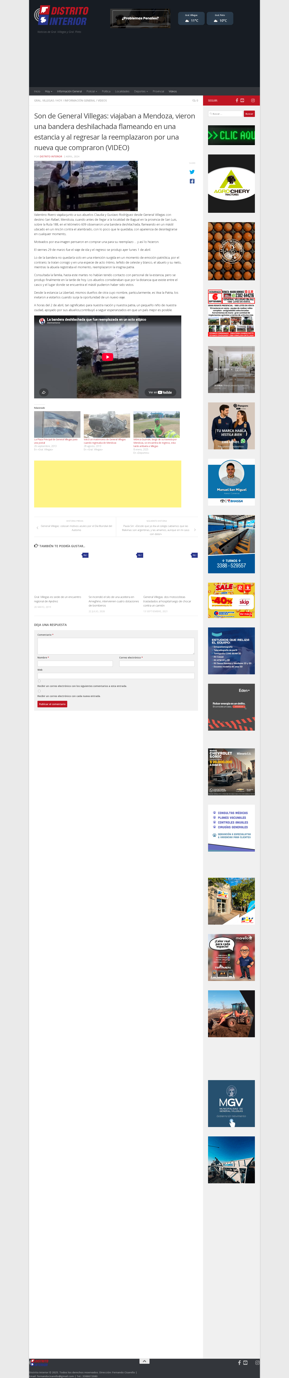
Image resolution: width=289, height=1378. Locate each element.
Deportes (140, 91)
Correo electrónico (131, 657)
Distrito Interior (51, 156)
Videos (173, 91)
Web (39, 669)
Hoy (47, 91)
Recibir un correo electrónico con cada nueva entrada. (69, 696)
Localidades (122, 91)
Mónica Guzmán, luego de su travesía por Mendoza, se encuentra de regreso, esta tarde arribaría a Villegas (155, 443)
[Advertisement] (144, 62)
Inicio (37, 91)
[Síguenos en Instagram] (253, 100)
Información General (69, 91)
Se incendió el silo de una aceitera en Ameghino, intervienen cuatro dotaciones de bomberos (114, 601)
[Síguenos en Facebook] (237, 100)
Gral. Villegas (44, 100)
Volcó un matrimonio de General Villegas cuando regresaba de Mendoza (105, 441)
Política (106, 91)
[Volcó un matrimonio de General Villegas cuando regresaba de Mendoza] (107, 424)
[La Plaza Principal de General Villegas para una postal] (57, 424)
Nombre (43, 657)
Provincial (158, 91)
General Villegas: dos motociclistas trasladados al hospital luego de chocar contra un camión (167, 601)
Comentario (45, 634)
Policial (90, 91)
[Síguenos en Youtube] (242, 100)
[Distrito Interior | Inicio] (61, 16)
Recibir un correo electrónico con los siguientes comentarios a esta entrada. (82, 686)
